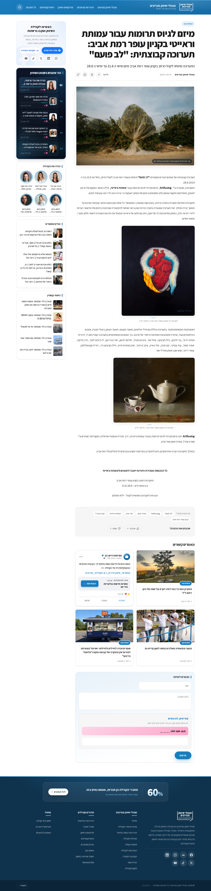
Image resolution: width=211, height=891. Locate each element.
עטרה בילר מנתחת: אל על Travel (35, 328)
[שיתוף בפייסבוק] (99, 74)
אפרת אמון (142, 513)
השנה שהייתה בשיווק (85, 856)
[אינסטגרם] (56, 58)
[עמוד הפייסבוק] (191, 855)
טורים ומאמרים (87, 844)
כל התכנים (31, 7)
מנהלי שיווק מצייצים (163, 5)
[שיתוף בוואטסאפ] (85, 74)
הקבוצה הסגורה (28, 50)
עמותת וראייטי (115, 513)
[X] (41, 58)
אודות (134, 820)
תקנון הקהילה (131, 868)
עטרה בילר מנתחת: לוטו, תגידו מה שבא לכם (35, 351)
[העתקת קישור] (78, 74)
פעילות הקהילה (130, 838)
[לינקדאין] (49, 58)
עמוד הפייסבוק (50, 50)
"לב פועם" (169, 513)
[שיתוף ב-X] (92, 74)
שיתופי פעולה (131, 844)
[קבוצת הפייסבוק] (183, 855)
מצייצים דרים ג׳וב (43, 826)
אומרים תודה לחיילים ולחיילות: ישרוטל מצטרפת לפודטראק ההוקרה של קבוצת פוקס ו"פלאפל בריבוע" (106, 652)
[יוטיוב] (26, 58)
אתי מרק (129, 513)
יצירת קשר (132, 862)
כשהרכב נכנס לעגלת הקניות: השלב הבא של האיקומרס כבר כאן (35, 233)
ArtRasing (155, 513)
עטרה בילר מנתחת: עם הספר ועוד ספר (35, 339)
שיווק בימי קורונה (43, 820)
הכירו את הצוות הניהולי (127, 832)
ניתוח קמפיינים (47, 7)
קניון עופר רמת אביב (180, 519)
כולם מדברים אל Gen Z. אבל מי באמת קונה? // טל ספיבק (36, 244)
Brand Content (43, 832)
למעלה (22, 885)
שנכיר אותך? (88, 826)
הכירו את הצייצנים (85, 7)
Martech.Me (88, 862)
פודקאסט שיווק (65, 7)
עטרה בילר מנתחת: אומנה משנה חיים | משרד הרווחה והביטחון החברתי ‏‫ (36, 305)
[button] (19, 7)
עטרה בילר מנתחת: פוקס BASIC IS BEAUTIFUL (36, 316)
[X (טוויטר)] (191, 863)
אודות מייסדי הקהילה (127, 826)
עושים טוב (188, 23)
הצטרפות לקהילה (129, 850)
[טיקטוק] (34, 58)
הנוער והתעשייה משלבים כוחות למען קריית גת (168, 648)
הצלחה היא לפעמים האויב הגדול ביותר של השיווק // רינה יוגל (36, 280)
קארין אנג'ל (100, 513)
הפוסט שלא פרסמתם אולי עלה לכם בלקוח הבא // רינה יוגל (37, 256)
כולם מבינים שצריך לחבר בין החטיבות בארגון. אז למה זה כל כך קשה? (35, 268)
